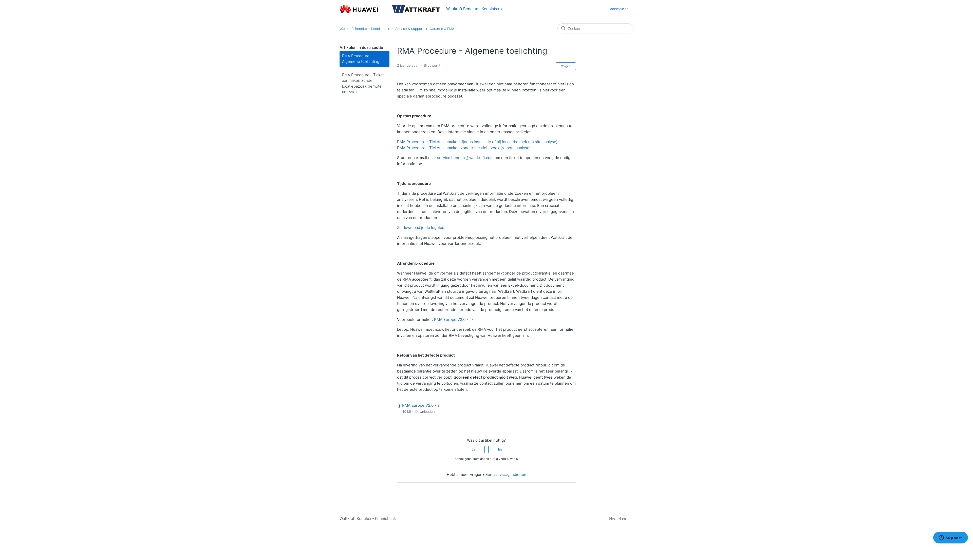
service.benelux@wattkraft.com (465, 157)
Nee (499, 449)
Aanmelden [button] (619, 9)
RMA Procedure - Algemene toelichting (360, 58)
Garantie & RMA (442, 29)
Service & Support (409, 29)
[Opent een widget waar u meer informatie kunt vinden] (950, 538)
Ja (473, 449)
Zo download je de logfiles (420, 227)
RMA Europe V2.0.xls (421, 405)
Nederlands (619, 519)
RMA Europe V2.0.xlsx (454, 319)
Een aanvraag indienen (505, 474)
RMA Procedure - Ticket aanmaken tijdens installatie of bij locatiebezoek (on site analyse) (477, 141)
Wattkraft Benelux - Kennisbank (364, 29)
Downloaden (425, 411)
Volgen (566, 66)
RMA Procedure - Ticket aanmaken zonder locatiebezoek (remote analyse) (363, 83)
